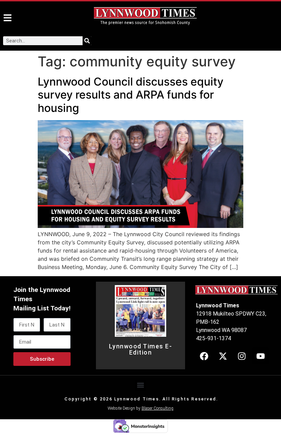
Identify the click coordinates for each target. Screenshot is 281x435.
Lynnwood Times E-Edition (140, 349)
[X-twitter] (222, 355)
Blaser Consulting (157, 408)
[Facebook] (203, 355)
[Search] (87, 40)
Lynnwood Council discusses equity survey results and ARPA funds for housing (130, 95)
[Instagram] (241, 355)
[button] (140, 385)
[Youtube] (260, 355)
